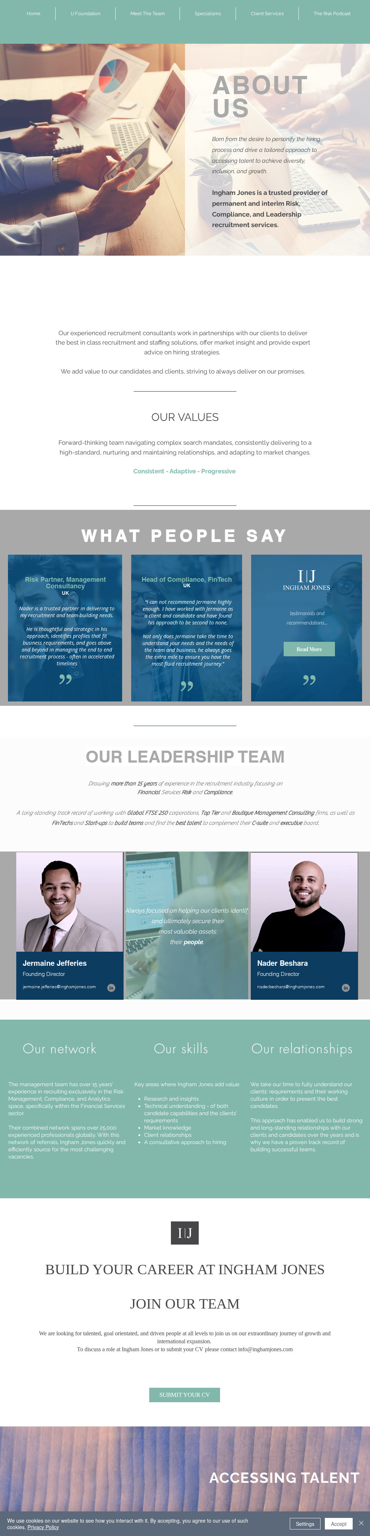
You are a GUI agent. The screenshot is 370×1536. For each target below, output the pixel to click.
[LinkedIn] (111, 988)
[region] (70, 926)
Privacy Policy (43, 1527)
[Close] (361, 1523)
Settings (305, 1523)
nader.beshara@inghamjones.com (290, 986)
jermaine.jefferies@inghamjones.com (59, 986)
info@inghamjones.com (265, 1349)
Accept (339, 1523)
